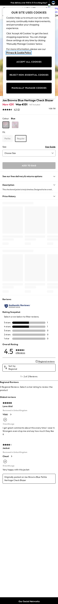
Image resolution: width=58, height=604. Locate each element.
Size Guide (50, 147)
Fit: (3, 132)
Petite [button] (7, 138)
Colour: (5, 118)
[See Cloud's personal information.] (11, 456)
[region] (29, 53)
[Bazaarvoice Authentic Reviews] (17, 306)
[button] (5, 124)
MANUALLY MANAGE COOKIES (29, 88)
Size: (4, 147)
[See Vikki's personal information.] (10, 414)
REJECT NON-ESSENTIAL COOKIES (29, 75)
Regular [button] (20, 138)
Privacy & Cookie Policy (18, 52)
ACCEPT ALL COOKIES (29, 62)
